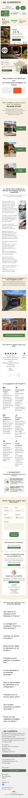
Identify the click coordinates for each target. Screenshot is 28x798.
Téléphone (17, 514)
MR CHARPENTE (11, 731)
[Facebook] (3, 784)
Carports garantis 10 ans (8, 759)
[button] (14, 66)
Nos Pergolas (5, 748)
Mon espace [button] (5, 774)
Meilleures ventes (6, 750)
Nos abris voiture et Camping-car (10, 746)
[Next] (18, 375)
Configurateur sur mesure (8, 751)
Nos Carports (5, 744)
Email (5, 514)
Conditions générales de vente (9, 761)
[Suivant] (25, 35)
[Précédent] (2, 35)
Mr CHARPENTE (12, 2)
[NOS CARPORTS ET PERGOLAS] (18, 8)
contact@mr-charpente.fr (14, 589)
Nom (16, 507)
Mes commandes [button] (6, 776)
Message (6, 521)
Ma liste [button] (4, 778)
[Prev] (9, 375)
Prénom (6, 507)
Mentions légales (6, 763)
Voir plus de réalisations (14, 335)
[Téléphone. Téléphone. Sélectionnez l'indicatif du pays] (17, 518)
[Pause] (26, 43)
